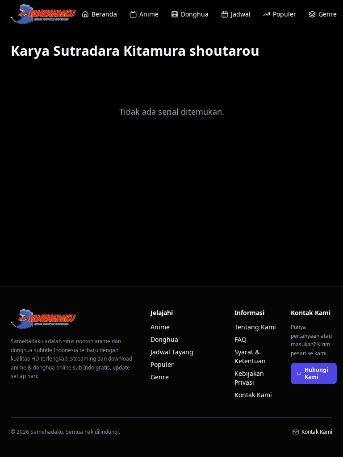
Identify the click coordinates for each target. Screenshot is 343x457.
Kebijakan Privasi (249, 377)
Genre (327, 14)
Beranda (104, 14)
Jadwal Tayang (172, 352)
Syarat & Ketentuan (250, 356)
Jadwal (241, 14)
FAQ (240, 339)
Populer (284, 14)
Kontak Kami (253, 395)
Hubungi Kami (316, 373)
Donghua (195, 14)
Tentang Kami (255, 327)
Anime (149, 14)
